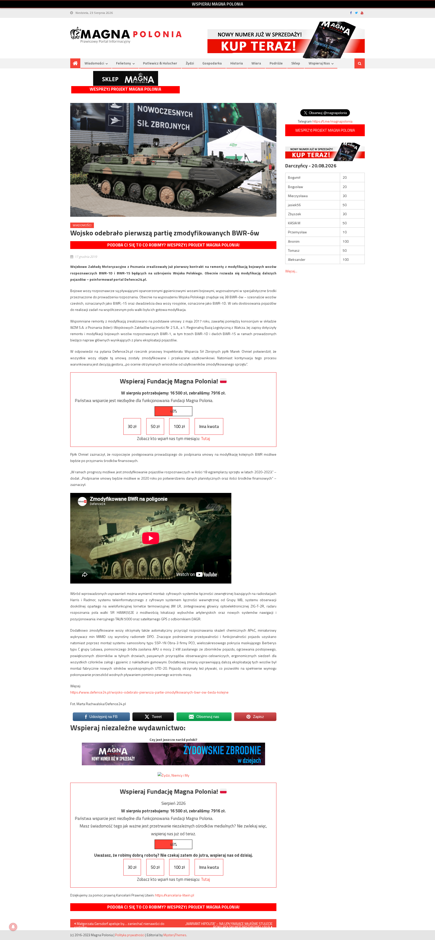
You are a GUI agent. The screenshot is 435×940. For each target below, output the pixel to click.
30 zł (132, 426)
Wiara (256, 63)
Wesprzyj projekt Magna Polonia (125, 89)
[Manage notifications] (13, 927)
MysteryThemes (174, 934)
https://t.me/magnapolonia (332, 121)
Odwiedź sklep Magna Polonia (125, 78)
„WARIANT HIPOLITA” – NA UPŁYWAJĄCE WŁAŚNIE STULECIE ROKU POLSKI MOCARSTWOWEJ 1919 (228, 924)
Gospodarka (212, 63)
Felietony (123, 63)
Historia (236, 63)
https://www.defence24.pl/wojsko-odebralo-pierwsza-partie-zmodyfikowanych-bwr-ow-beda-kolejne (149, 692)
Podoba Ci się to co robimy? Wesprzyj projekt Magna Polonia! (173, 245)
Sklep (295, 63)
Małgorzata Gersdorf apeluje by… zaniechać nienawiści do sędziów (119, 924)
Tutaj (205, 438)
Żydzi (190, 63)
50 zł (155, 426)
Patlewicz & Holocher (160, 63)
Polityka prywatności (129, 934)
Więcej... (291, 271)
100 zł (179, 426)
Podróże (276, 63)
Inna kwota (209, 426)
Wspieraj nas (319, 63)
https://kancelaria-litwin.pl (174, 895)
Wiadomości (94, 63)
